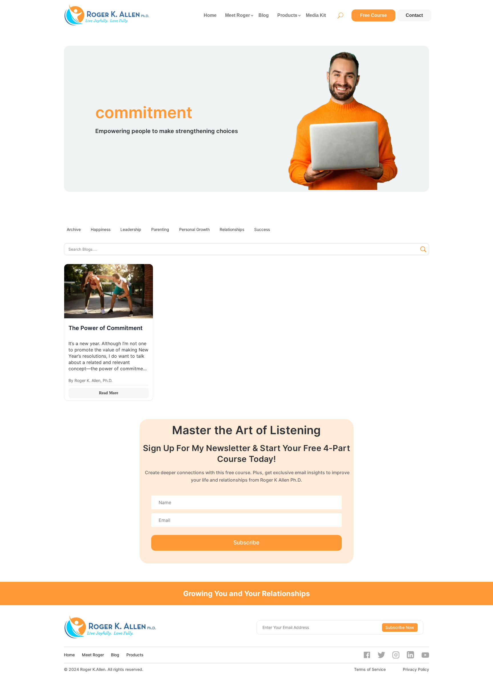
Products (287, 15)
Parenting (160, 229)
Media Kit (316, 15)
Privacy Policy (416, 669)
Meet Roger (237, 15)
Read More (108, 393)
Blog (263, 15)
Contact (414, 15)
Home (210, 15)
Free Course (373, 15)
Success (262, 229)
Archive (74, 229)
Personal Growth (194, 229)
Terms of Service (370, 669)
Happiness (100, 229)
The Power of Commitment (105, 328)
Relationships (232, 229)
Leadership (130, 229)
